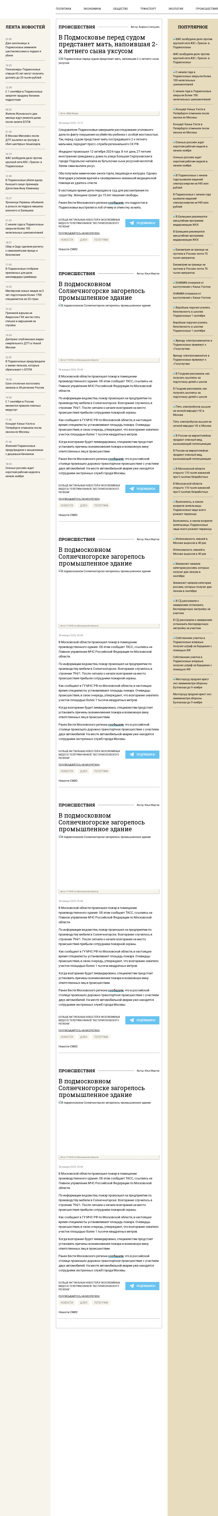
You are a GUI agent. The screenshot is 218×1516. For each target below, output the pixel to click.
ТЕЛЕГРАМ (101, 239)
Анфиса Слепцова (149, 27)
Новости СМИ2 (68, 249)
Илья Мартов (152, 273)
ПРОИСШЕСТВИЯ (77, 27)
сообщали (115, 202)
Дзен (83, 239)
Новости (67, 239)
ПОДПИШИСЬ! (146, 223)
